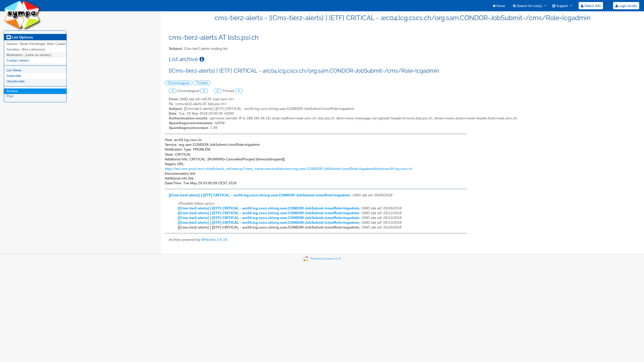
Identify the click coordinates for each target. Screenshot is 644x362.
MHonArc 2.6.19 (214, 240)
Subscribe (14, 76)
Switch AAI (592, 5)
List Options (22, 37)
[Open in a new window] (201, 59)
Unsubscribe (16, 81)
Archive (12, 91)
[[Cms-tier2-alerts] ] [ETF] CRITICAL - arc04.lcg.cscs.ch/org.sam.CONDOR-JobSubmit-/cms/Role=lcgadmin (259, 195)
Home (500, 5)
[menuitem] (499, 5)
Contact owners (18, 60)
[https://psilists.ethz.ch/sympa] (23, 15)
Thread (202, 83)
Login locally (627, 5)
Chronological (178, 83)
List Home (14, 70)
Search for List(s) (529, 5)
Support (561, 5)
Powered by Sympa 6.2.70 (325, 258)
